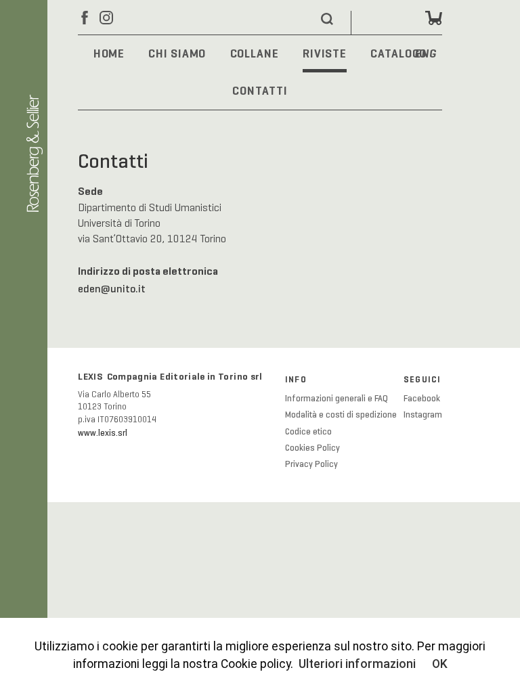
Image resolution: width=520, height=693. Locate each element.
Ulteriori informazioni (357, 664)
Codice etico (308, 432)
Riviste (325, 53)
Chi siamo (177, 53)
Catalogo (398, 53)
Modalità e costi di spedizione (341, 415)
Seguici (422, 379)
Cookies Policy (312, 448)
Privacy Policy (311, 464)
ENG (425, 54)
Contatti (259, 90)
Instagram (423, 415)
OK (440, 664)
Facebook (422, 398)
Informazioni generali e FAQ (336, 398)
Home (109, 53)
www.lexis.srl (102, 433)
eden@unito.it (112, 288)
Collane (254, 53)
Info (296, 379)
